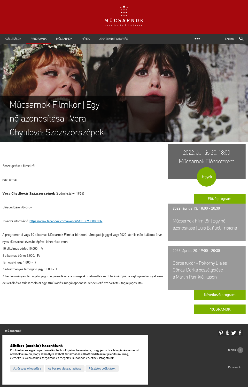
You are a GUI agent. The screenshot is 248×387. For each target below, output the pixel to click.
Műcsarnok (64, 39)
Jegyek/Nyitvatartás (113, 39)
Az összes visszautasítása (64, 369)
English (229, 39)
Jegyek (206, 176)
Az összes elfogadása (27, 369)
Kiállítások (13, 39)
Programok (38, 39)
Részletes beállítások (102, 369)
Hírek (86, 39)
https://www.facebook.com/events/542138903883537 (66, 221)
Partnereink (234, 367)
